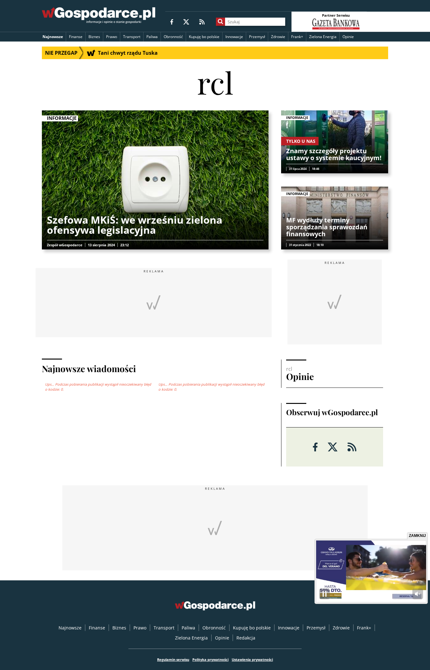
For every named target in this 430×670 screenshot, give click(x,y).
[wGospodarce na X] (186, 21)
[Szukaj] (220, 22)
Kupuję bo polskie (204, 36)
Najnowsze (52, 36)
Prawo (111, 36)
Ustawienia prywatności (252, 659)
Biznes (94, 36)
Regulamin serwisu (173, 659)
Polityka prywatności (210, 659)
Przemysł (257, 36)
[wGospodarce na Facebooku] (171, 21)
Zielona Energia (323, 36)
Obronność (173, 36)
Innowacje (234, 36)
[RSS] (202, 21)
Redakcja (245, 638)
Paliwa (152, 36)
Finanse (75, 36)
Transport (131, 36)
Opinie (348, 36)
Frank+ (297, 36)
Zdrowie (278, 36)
